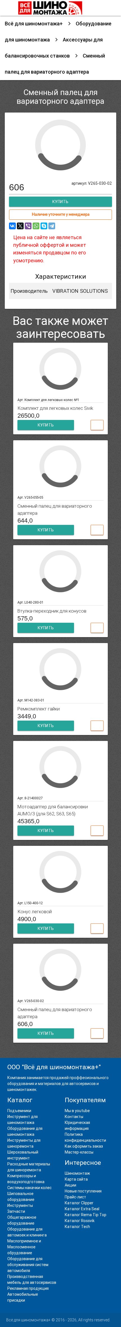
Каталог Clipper (79, 1203)
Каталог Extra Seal (82, 1209)
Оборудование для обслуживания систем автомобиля (27, 1264)
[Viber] (28, 226)
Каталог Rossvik (80, 1220)
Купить (46, 425)
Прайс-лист (75, 1197)
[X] (20, 226)
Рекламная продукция (28, 1288)
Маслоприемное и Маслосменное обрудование (24, 1247)
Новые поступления (83, 1191)
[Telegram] (51, 226)
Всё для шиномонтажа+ (34, 23)
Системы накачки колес (29, 1187)
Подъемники (19, 1110)
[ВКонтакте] (12, 226)
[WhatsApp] (36, 226)
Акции (70, 1185)
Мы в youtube (77, 1110)
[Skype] (44, 226)
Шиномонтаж (77, 1173)
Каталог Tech (77, 1226)
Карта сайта (76, 1179)
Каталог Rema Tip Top (85, 1214)
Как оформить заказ (84, 1146)
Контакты (74, 1116)
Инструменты (20, 1205)
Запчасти (16, 1211)
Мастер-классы (79, 1152)
